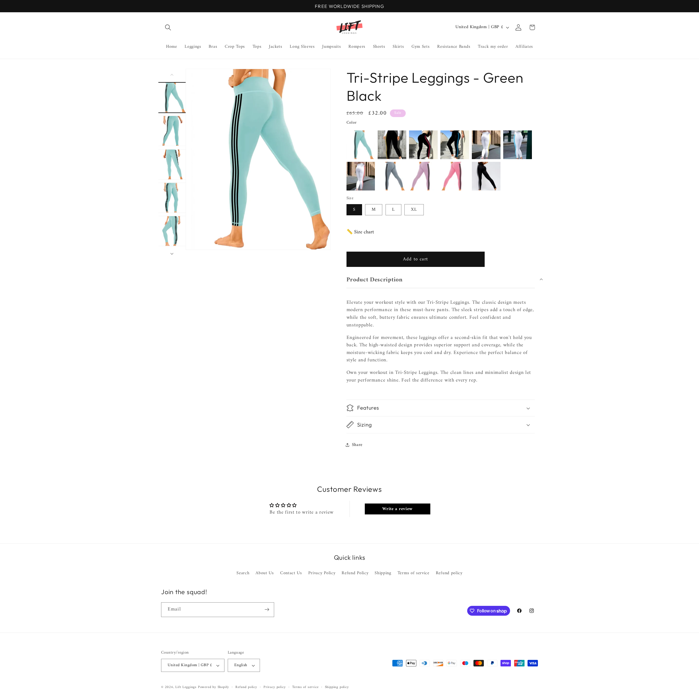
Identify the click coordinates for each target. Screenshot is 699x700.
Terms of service (414, 573)
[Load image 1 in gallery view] (172, 97)
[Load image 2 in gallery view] (172, 131)
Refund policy (449, 573)
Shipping (383, 573)
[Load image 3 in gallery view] (172, 164)
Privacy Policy (322, 573)
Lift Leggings (185, 687)
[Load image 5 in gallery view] (172, 231)
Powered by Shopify (213, 687)
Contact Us (291, 573)
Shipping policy (337, 687)
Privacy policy (274, 687)
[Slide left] (172, 75)
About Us (265, 573)
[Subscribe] (267, 609)
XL (414, 209)
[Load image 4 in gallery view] (172, 198)
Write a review (397, 509)
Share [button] (357, 445)
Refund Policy (355, 573)
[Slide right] (172, 254)
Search (242, 573)
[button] (168, 27)
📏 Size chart (360, 232)
